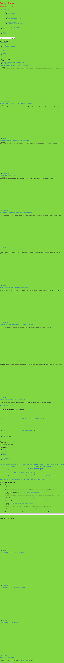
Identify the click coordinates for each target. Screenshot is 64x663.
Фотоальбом (5, 210)
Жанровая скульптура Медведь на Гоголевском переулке (21, 486)
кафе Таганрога (23, 469)
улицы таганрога (6, 42)
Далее (11, 405)
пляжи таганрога (48, 470)
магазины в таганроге (7, 43)
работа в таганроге (44, 472)
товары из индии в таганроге (40, 476)
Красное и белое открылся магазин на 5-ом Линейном (14, 399)
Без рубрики (5, 450)
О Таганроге (5, 10)
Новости (5, 29)
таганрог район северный (29, 476)
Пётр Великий (10, 26)
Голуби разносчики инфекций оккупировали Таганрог (29, 508)
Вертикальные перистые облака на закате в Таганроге (22, 503)
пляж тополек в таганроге (6, 472)
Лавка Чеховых (11, 14)
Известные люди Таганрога (10, 22)
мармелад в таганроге (47, 469)
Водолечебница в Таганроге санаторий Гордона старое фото (16, 103)
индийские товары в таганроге (14, 469)
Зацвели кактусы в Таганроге (7, 657)
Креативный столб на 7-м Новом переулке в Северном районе (28, 497)
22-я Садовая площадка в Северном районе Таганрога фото (16, 212)
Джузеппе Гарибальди (12, 24)
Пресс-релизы (5, 455)
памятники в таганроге (34, 470)
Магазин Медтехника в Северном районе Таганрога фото (15, 361)
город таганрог (33, 466)
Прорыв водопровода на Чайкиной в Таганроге (12, 622)
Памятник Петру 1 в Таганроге (14, 19)
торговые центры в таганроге (53, 476)
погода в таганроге (6, 48)
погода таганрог (31, 473)
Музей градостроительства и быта (15, 18)
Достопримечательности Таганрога (12, 12)
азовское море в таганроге (51, 464)
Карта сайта (4, 34)
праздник (38, 472)
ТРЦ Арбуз (23, 464)
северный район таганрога (36, 475)
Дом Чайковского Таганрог (13, 17)
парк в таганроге (40, 470)
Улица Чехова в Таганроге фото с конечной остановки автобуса (16, 324)
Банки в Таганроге (3, 464)
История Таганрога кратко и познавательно (14, 20)
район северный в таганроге (8, 46)
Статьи (3, 459)
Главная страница (6, 9)
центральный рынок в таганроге (40, 479)
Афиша (4, 28)
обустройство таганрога (24, 470)
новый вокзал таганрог (5, 470)
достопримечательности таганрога (44, 466)
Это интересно (5, 173)
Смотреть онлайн (3, 52)
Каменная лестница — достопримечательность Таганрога (19, 15)
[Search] (0, 36)
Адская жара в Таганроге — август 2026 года (12, 552)
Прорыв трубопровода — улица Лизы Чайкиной (31, 418)
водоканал (5, 50)
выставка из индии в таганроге (22, 466)
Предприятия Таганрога (16, 464)
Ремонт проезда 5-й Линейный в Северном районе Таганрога (16, 249)
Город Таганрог (9, 3)
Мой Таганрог (25, 660)
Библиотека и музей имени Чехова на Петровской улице (15, 65)
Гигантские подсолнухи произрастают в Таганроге (13, 587)
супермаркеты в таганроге (51, 475)
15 (9, 405)
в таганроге (5, 45)
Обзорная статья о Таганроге (6, 516)
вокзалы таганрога (3, 466)
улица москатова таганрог (5, 479)
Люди (3, 453)
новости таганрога (56, 469)
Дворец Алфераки (11, 13)
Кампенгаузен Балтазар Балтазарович (15, 23)
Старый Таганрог (6, 63)
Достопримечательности (7, 452)
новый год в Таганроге (15, 470)
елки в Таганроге (3, 469)
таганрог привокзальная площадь (17, 476)
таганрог (4, 47)
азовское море (43, 464)
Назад (1, 405)
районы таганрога (25, 475)
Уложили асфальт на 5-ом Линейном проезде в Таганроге (15, 140)
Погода (8, 464)
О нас (3, 32)
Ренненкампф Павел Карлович (14, 27)
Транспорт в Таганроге (32, 464)
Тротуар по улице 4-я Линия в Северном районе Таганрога (30, 492)
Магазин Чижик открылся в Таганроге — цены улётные (14, 287)
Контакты (4, 33)
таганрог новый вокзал (5, 476)
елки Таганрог (56, 466)
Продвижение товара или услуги (8, 175)
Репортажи (4, 31)
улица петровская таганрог (15, 479)
